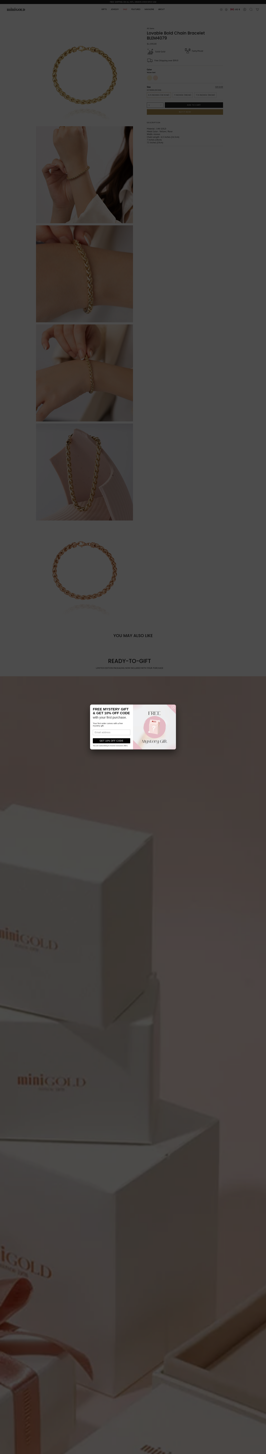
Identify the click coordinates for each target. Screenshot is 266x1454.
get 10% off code (111, 741)
